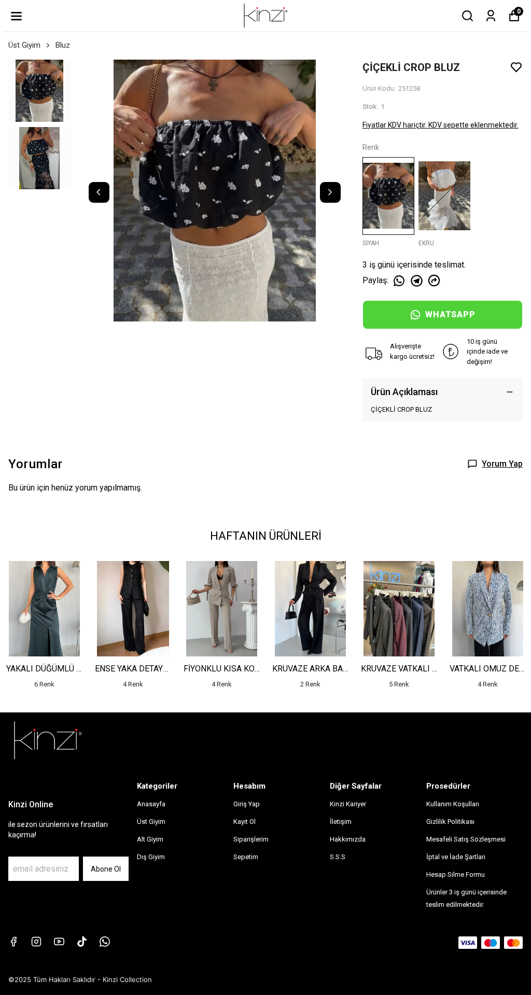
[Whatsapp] (105, 941)
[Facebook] (13, 941)
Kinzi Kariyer (348, 804)
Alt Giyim (150, 839)
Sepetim (245, 857)
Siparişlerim (251, 839)
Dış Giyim (151, 857)
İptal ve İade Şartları (455, 857)
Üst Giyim (24, 45)
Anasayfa (151, 804)
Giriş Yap (246, 804)
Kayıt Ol (244, 821)
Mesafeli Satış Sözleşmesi (466, 839)
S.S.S (337, 857)
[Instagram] (36, 941)
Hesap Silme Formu (455, 874)
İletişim (341, 821)
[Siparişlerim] (490, 15)
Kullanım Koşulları (452, 804)
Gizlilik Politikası (450, 821)
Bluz (62, 45)
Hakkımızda (348, 839)
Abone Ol (106, 869)
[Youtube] (59, 941)
